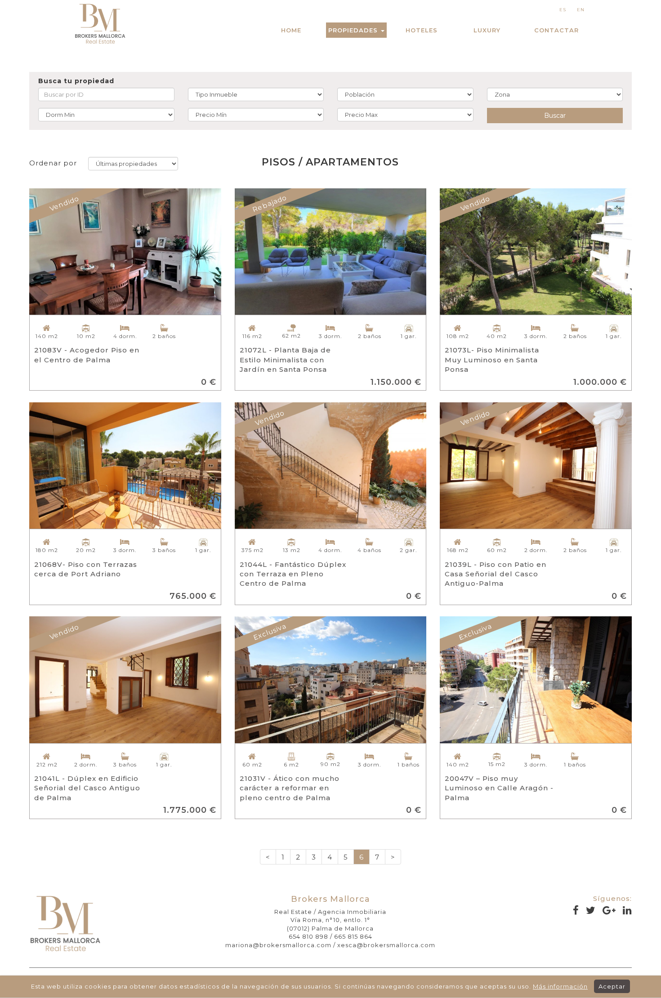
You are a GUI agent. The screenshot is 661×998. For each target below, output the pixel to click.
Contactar (556, 30)
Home (291, 30)
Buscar (555, 115)
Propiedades (354, 30)
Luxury (486, 30)
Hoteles (422, 30)
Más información (560, 986)
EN (581, 10)
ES (562, 10)
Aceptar (611, 986)
